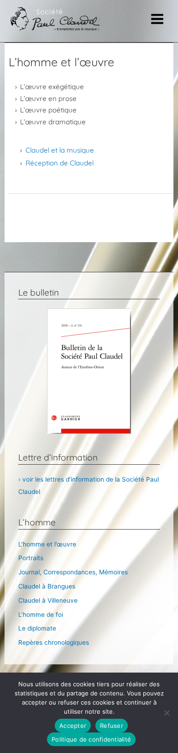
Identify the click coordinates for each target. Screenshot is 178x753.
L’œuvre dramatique (53, 121)
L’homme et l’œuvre (47, 544)
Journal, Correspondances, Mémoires (73, 572)
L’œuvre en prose (48, 98)
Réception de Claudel (60, 163)
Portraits (30, 558)
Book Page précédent (91, 210)
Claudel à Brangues (46, 586)
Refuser (111, 725)
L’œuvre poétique (48, 110)
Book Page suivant (91, 233)
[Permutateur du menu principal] (157, 19)
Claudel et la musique (60, 150)
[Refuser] (166, 712)
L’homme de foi (40, 614)
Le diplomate (37, 628)
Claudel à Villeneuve (48, 600)
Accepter (72, 725)
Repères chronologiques (53, 642)
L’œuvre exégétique (52, 86)
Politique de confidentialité (91, 739)
